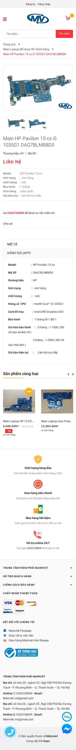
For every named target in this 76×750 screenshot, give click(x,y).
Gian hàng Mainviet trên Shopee (29, 640)
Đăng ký (30, 4)
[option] (17, 123)
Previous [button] (68, 374)
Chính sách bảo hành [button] (19, 584)
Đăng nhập (44, 4)
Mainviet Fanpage (20, 630)
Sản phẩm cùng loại (20, 373)
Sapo (46, 741)
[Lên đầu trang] (69, 743)
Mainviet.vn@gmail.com (18, 698)
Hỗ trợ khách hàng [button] (17, 576)
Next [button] (73, 374)
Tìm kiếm (64, 33)
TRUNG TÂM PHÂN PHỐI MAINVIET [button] (25, 567)
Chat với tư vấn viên (21, 635)
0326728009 (16, 213)
